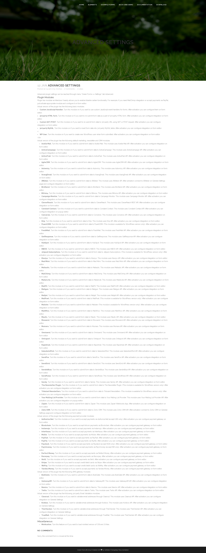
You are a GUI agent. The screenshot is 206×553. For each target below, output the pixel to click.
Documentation (124, 550)
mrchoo (59, 89)
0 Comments (69, 89)
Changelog (114, 550)
